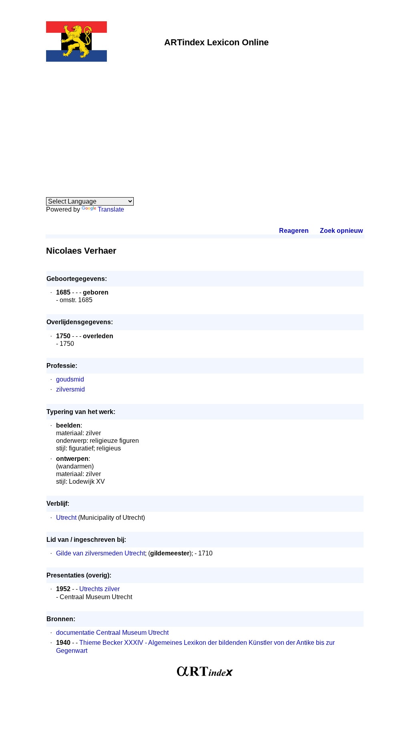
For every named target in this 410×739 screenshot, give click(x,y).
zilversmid (70, 389)
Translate (111, 209)
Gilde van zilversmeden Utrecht (100, 553)
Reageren (294, 230)
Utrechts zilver (99, 589)
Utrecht (66, 517)
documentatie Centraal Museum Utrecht (112, 632)
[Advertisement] (205, 125)
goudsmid (70, 379)
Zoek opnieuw (341, 230)
